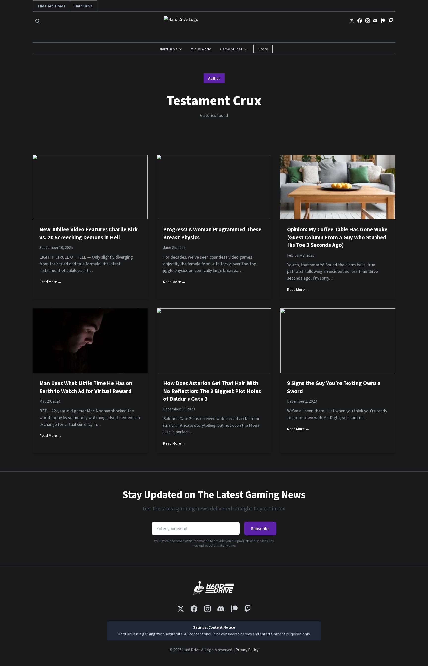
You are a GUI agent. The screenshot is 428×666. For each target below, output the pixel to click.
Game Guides (231, 49)
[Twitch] (391, 20)
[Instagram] (367, 20)
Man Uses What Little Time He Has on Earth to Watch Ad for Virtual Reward (85, 387)
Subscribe (260, 529)
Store (263, 49)
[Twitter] (352, 20)
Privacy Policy (247, 650)
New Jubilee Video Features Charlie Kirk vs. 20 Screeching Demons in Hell (88, 233)
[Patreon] (383, 20)
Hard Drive (83, 6)
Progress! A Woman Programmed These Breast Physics (212, 233)
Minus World (201, 49)
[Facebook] (359, 20)
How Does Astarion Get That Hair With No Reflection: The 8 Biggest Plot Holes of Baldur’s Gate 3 (212, 391)
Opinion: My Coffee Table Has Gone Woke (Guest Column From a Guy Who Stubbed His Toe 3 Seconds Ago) (337, 237)
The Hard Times (51, 6)
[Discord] (375, 20)
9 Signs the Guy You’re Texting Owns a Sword (334, 387)
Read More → (50, 282)
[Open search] (38, 21)
